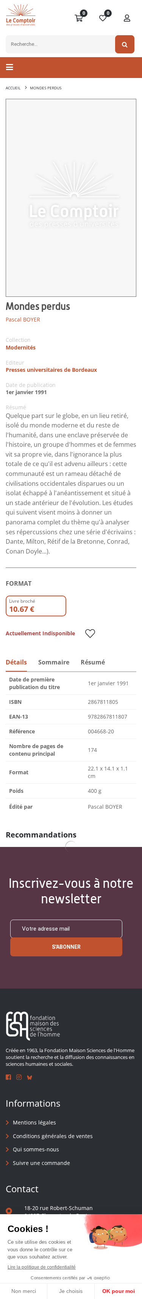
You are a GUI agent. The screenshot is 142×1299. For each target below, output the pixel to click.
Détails (16, 662)
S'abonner (66, 947)
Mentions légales (34, 1122)
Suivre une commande (41, 1162)
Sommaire (53, 662)
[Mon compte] (127, 18)
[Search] (124, 44)
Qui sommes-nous (36, 1149)
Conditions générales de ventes (53, 1136)
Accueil (13, 87)
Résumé (93, 662)
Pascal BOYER (23, 319)
